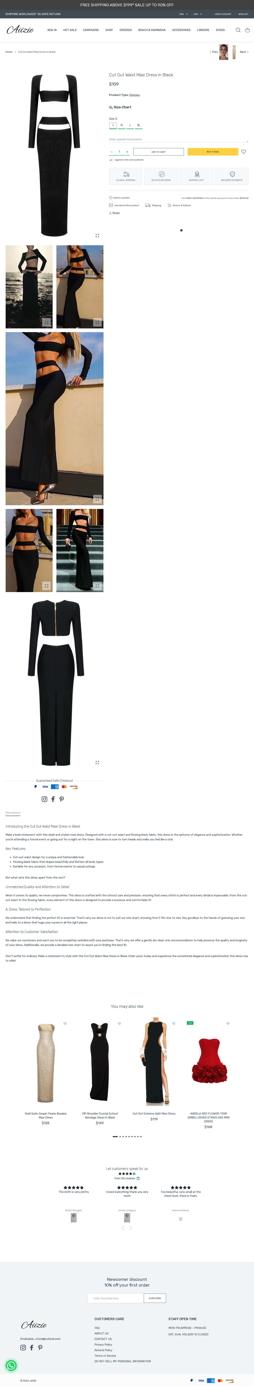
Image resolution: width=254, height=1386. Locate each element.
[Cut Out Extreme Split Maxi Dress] (154, 1062)
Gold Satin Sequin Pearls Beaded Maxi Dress (45, 1115)
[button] (115, 1136)
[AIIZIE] (20, 30)
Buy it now (213, 151)
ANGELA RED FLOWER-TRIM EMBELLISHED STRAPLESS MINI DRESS (208, 1117)
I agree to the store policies (129, 159)
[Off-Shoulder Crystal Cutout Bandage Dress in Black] (100, 1062)
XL (138, 125)
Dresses (134, 95)
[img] (127, 1173)
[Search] (238, 30)
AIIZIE (33, 1380)
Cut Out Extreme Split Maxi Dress (154, 1113)
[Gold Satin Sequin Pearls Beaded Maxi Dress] (45, 1062)
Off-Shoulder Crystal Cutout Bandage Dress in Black (100, 1115)
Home (9, 51)
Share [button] (116, 213)
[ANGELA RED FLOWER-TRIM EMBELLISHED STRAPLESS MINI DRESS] (208, 1062)
